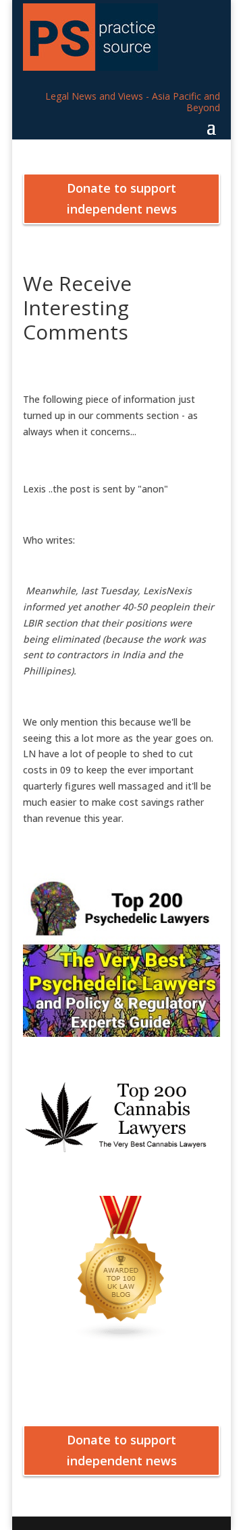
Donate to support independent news (122, 198)
